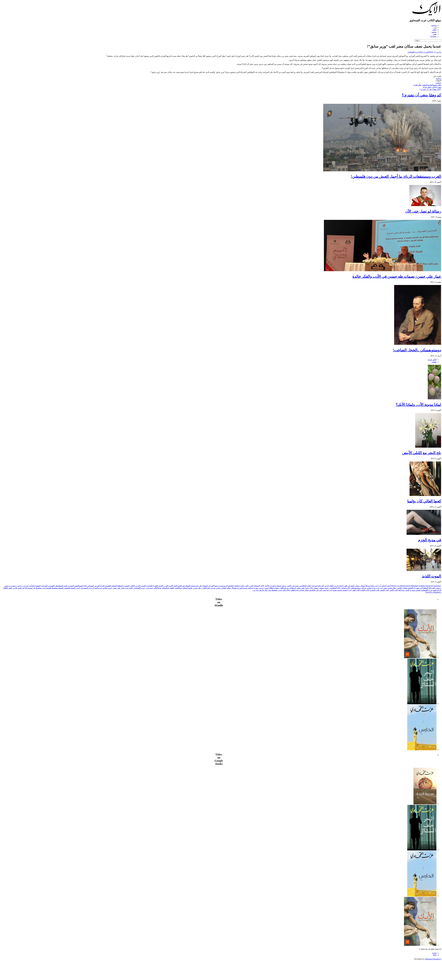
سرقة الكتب (284, 588)
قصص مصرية (415, 590)
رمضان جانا (314, 588)
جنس (385, 588)
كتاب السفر (384, 590)
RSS (434, 955)
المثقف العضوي (111, 586)
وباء (257, 590)
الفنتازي (149, 586)
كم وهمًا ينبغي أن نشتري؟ (421, 95)
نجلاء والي (286, 590)
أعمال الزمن (338, 586)
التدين (251, 586)
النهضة (38, 586)
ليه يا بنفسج (347, 590)
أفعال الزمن (328, 586)
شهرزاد (240, 588)
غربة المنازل (97, 588)
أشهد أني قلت (349, 586)
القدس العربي (140, 586)
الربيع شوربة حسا (221, 586)
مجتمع (434, 32)
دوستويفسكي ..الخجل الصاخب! (417, 350)
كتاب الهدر (356, 590)
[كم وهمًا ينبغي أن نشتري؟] (430, 89)
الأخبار (266, 586)
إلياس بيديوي (286, 586)
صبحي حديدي (215, 588)
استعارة (278, 586)
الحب (246, 586)
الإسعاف (257, 586)
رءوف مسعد (324, 588)
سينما (245, 588)
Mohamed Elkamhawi (433, 959)
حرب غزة (375, 588)
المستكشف (78, 586)
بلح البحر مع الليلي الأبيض (421, 453)
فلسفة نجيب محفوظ (43, 588)
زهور (303, 588)
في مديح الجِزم (429, 540)
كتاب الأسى (393, 590)
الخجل (236, 586)
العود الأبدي (173, 586)
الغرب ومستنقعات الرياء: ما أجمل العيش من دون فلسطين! (396, 176)
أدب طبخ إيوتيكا (371, 586)
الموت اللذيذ (431, 576)
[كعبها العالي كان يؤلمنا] (425, 495)
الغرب (166, 586)
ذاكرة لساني (345, 588)
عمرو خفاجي (107, 588)
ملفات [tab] (434, 362)
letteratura (414, 586)
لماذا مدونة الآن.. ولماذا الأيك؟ (418, 404)
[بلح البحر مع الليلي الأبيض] (428, 447)
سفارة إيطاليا (274, 588)
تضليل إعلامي (402, 588)
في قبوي (20, 588)
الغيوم (160, 586)
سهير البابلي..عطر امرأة (432, 87)
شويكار (234, 588)
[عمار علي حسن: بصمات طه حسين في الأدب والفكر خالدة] (382, 271)
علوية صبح (129, 588)
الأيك (262, 586)
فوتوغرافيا (28, 588)
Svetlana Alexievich (426, 586)
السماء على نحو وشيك (199, 586)
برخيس (20, 586)
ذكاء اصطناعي (335, 588)
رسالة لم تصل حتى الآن (423, 211)
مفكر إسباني (304, 590)
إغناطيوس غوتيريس (299, 586)
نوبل (269, 590)
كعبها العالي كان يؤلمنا (424, 501)
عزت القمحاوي (413, 52)
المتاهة (120, 586)
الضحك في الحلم (184, 586)
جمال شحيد (392, 588)
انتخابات (32, 586)
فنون (434, 34)
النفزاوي (44, 586)
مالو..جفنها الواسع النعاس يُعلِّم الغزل (427, 85)
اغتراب (272, 586)
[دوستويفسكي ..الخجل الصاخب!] (417, 344)
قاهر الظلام (7, 588)
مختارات (433, 36)
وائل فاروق (263, 590)
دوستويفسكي (356, 588)
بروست (14, 586)
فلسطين (67, 588)
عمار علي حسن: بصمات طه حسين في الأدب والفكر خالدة (396, 276)
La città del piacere (404, 586)
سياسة (433, 25)
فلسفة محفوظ (57, 588)
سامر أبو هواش (295, 588)
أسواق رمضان (360, 586)
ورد (254, 590)
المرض (97, 586)
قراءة (439, 590)
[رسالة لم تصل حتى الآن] (425, 205)
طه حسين (197, 588)
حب (381, 588)
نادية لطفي (294, 590)
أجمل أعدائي (386, 586)
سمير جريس (263, 588)
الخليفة (230, 586)
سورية (255, 588)
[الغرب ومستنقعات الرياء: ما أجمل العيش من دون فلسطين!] (382, 171)
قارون (14, 588)
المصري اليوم (69, 586)
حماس (369, 588)
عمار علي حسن (119, 588)
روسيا (307, 588)
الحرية (241, 586)
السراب (211, 586)
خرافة (364, 588)
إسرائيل (314, 586)
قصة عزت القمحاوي (428, 590)
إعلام (434, 30)
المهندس (51, 586)
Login (434, 953)
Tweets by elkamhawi (433, 592)
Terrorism (437, 586)
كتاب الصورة (374, 590)
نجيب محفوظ (277, 590)
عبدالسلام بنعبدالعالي (162, 588)
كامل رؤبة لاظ (403, 590)
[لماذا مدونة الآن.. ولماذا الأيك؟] (434, 399)
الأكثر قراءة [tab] (432, 360)
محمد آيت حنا (332, 590)
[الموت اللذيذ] (424, 570)
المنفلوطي (59, 586)
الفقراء (155, 586)
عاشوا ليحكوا (187, 588)
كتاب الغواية (364, 590)
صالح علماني (226, 588)
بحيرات (26, 586)
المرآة (102, 586)
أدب (434, 28)
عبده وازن (149, 588)
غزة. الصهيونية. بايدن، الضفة (81, 588)
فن (34, 588)
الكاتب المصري (129, 586)
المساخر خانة (89, 586)
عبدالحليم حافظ (176, 588)
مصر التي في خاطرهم (317, 590)
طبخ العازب (205, 588)
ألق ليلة (321, 586)
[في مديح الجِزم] (424, 534)
